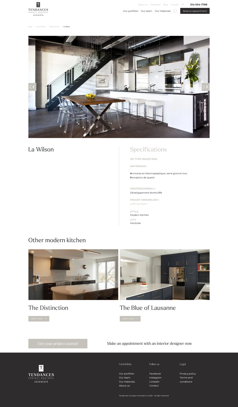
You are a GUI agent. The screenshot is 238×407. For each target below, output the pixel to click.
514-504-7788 (198, 4)
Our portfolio (130, 11)
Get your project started (58, 344)
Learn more (37, 318)
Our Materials (163, 11)
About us (142, 4)
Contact (175, 4)
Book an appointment (195, 11)
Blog (165, 4)
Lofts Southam (139, 203)
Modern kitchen (54, 27)
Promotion (155, 4)
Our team (146, 11)
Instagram (155, 377)
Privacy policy (188, 373)
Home (30, 27)
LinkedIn (154, 381)
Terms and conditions (186, 379)
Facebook (155, 373)
